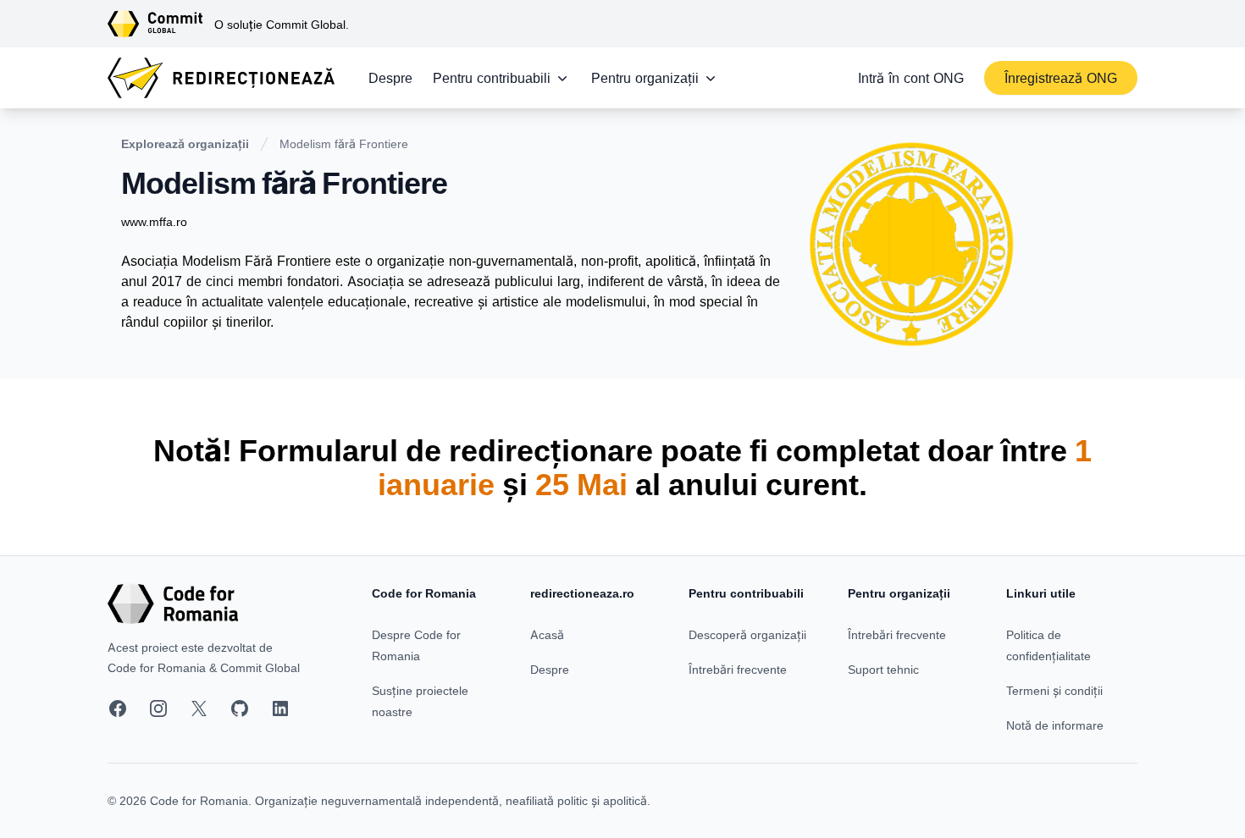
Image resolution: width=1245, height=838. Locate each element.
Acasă (547, 634)
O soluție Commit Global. (281, 24)
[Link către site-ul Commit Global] (161, 23)
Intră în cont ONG (911, 77)
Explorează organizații (185, 143)
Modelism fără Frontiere (343, 143)
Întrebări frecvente (738, 669)
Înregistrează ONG (1060, 77)
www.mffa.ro (154, 221)
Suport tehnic (883, 669)
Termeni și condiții (1054, 690)
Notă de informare (1055, 725)
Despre (390, 77)
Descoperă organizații (747, 634)
